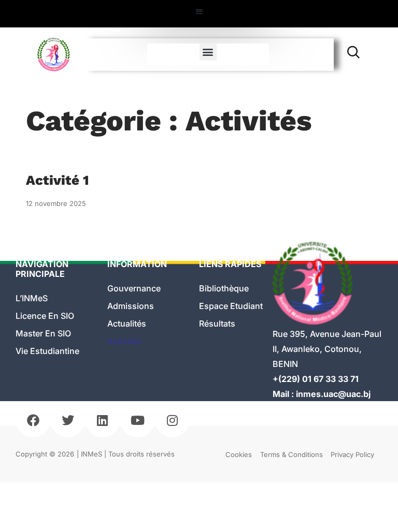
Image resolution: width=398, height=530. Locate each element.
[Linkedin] (102, 420)
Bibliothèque (224, 288)
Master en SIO (43, 333)
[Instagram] (172, 420)
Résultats (217, 323)
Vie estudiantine (47, 351)
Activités (124, 341)
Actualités (126, 323)
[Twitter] (67, 420)
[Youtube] (137, 420)
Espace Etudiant (231, 306)
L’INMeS (32, 298)
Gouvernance (134, 288)
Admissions (130, 306)
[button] (199, 11)
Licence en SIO (45, 316)
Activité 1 (57, 180)
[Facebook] (33, 420)
